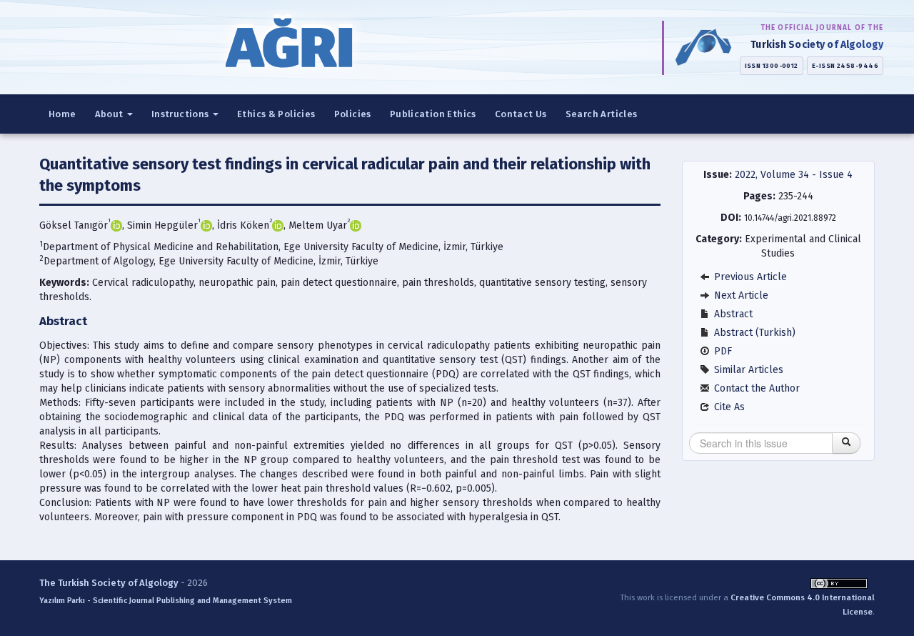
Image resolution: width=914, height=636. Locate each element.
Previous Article (749, 277)
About (110, 114)
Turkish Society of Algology (816, 45)
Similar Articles (747, 370)
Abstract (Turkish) (753, 333)
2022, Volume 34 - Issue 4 (794, 175)
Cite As (728, 407)
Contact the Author (755, 388)
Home (62, 114)
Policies (352, 114)
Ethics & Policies (276, 114)
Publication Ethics (433, 114)
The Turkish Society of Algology (109, 582)
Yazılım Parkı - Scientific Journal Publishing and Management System (165, 600)
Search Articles (602, 114)
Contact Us (521, 114)
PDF (721, 351)
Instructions (181, 114)
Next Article (739, 295)
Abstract (732, 314)
